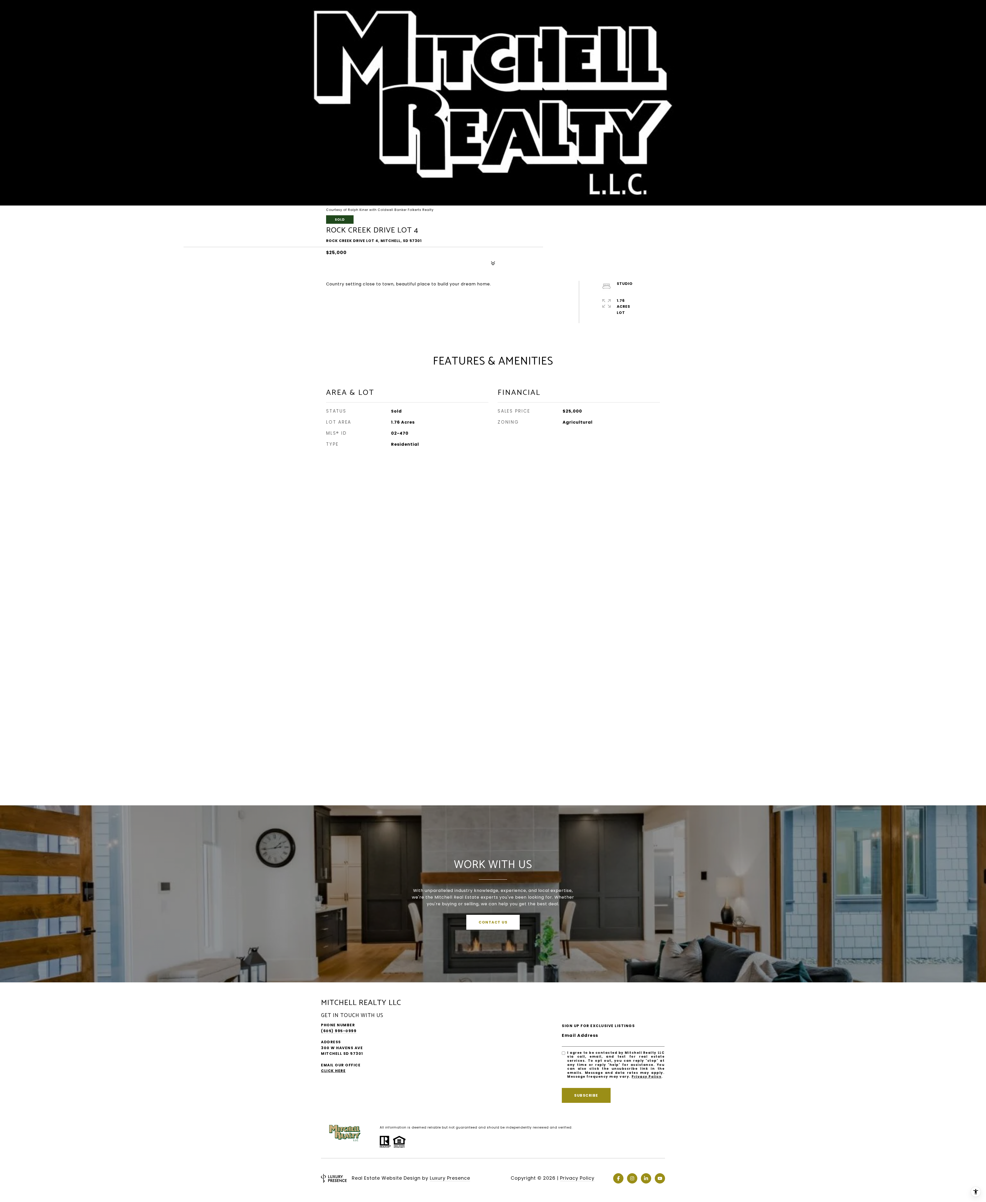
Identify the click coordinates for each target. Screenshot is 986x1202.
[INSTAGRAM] (632, 1178)
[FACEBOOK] (618, 1178)
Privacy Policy (646, 1076)
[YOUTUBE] (660, 1178)
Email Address (580, 1035)
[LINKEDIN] (646, 1178)
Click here (333, 1070)
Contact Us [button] (493, 922)
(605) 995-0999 (338, 1030)
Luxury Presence (450, 1178)
